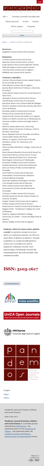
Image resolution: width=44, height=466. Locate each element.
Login (40, 2)
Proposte (31, 26)
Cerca (22, 35)
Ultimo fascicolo (12, 21)
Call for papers (17, 26)
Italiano (6, 398)
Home (4, 42)
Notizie (36, 21)
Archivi (26, 21)
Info (5, 16)
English (6, 394)
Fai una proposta (12, 283)
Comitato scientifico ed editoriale (26, 16)
